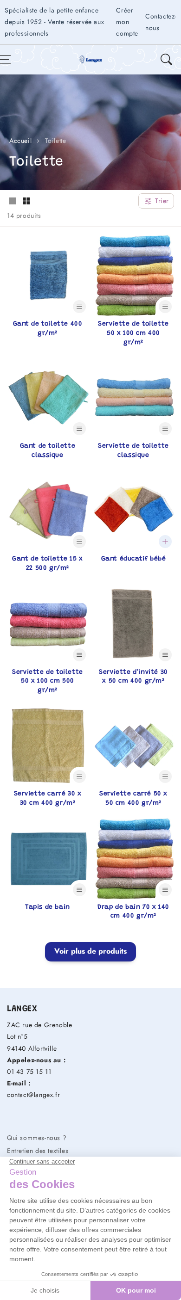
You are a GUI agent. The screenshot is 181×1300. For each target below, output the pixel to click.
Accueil (20, 140)
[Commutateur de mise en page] (12, 201)
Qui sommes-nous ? (36, 1137)
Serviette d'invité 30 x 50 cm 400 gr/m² (133, 677)
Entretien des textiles (37, 1150)
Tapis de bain (47, 907)
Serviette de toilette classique (133, 451)
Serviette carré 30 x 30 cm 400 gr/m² (48, 799)
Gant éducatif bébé (133, 559)
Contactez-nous (160, 22)
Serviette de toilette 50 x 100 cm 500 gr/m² (47, 681)
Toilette (55, 140)
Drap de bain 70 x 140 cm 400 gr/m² (133, 912)
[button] (166, 59)
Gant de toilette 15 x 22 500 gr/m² (47, 564)
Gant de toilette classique (48, 451)
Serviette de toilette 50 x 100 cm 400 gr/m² (133, 333)
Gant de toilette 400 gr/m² (48, 329)
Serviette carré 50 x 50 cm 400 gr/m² (133, 799)
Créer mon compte (127, 22)
